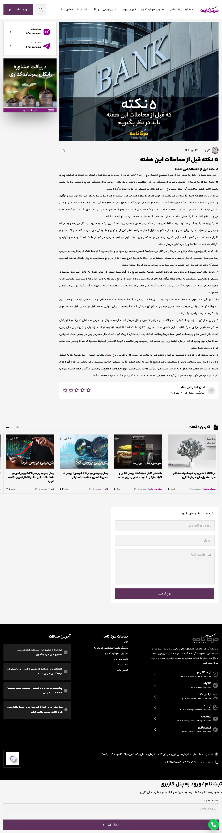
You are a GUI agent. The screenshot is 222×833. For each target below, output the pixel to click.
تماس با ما (67, 9)
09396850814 (173, 762)
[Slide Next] (7, 427)
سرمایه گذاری (134, 376)
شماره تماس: (211, 801)
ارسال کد (113, 824)
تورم (87, 306)
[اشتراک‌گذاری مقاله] (62, 150)
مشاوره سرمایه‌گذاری (152, 9)
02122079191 (189, 762)
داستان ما (82, 9)
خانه (125, 642)
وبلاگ (96, 9)
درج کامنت (165, 593)
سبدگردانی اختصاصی (181, 9)
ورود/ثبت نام (18, 9)
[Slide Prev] (17, 427)
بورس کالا (209, 196)
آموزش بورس (129, 9)
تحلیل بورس (110, 9)
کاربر (208, 150)
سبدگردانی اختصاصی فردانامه (111, 648)
